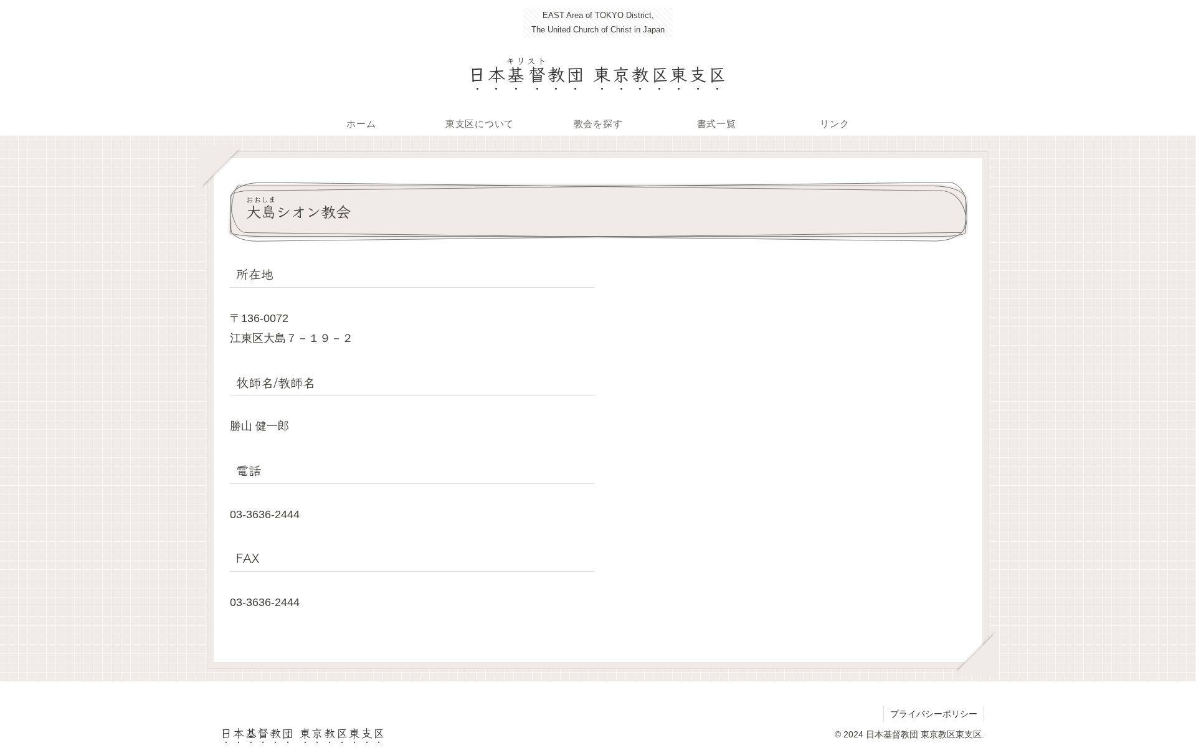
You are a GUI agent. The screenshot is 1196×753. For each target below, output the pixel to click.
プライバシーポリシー (933, 714)
